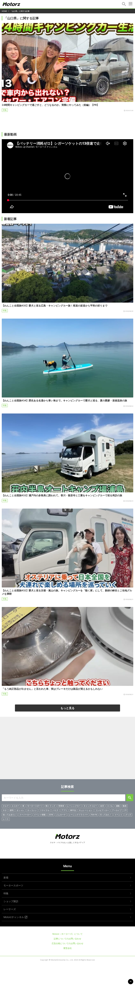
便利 (12, 810)
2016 (51, 814)
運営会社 (67, 948)
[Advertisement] (67, 749)
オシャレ (20, 810)
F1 (126, 810)
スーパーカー (25, 814)
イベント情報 (40, 814)
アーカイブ (117, 810)
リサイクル (45, 810)
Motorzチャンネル (14, 917)
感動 (118, 806)
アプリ (64, 810)
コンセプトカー (102, 810)
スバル (110, 806)
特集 (5, 110)
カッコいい (32, 810)
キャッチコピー (90, 806)
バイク (55, 810)
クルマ (6, 806)
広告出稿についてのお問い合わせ (67, 943)
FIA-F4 (94, 814)
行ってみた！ (106, 814)
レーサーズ (10, 909)
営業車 (61, 806)
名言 (102, 806)
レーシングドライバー (78, 814)
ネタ (5, 810)
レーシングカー (74, 806)
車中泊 (73, 810)
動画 (125, 806)
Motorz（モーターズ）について (67, 934)
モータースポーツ (35, 806)
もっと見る (67, 708)
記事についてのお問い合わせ (67, 938)
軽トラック (50, 806)
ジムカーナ (61, 814)
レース (6, 819)
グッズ (128, 814)
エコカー (15, 806)
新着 (6, 877)
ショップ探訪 (11, 901)
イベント (118, 814)
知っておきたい (9, 814)
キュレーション (85, 810)
